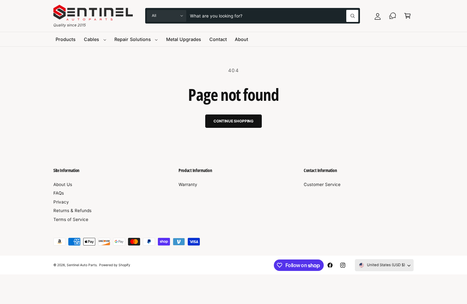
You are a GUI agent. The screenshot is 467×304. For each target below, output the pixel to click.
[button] (407, 15)
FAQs (58, 193)
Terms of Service (70, 219)
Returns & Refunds (72, 210)
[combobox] (274, 15)
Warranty (188, 184)
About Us (62, 184)
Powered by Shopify (114, 265)
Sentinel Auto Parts (82, 265)
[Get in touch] (392, 15)
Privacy (61, 201)
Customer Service (322, 184)
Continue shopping (233, 121)
